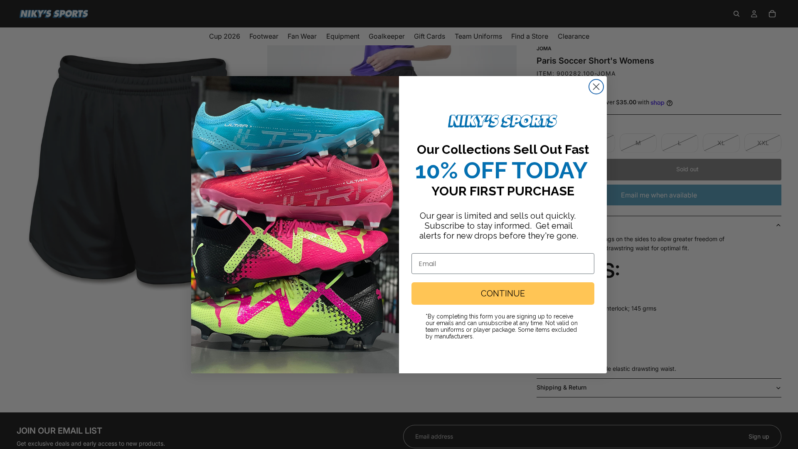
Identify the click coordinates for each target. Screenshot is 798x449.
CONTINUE (503, 294)
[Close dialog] (596, 86)
